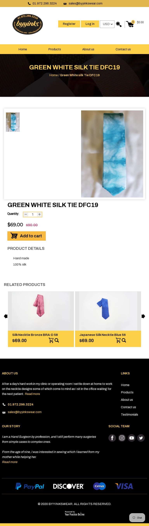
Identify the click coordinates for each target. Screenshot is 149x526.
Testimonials (129, 414)
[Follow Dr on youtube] (131, 438)
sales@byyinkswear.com (85, 3)
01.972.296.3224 (45, 3)
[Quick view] (70, 340)
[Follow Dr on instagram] (122, 438)
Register (69, 23)
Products (54, 49)
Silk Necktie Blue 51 (108, 335)
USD (106, 24)
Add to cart (31, 236)
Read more (32, 394)
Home (22, 49)
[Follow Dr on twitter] (140, 438)
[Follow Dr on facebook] (112, 438)
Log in (90, 23)
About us (88, 49)
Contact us (123, 49)
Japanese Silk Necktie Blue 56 (49, 335)
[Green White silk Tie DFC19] (112, 153)
